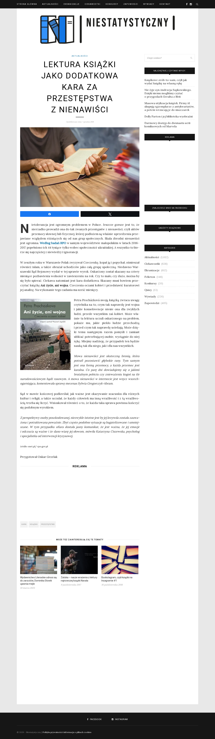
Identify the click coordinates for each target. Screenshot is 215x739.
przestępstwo (48, 524)
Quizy (148, 290)
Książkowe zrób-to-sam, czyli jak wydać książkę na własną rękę (165, 81)
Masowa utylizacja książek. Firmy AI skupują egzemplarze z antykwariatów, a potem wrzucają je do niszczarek (169, 106)
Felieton (149, 276)
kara (24, 524)
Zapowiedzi (130, 4)
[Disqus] (79, 645)
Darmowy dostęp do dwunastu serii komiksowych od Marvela (167, 124)
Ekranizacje (71, 4)
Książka (34, 524)
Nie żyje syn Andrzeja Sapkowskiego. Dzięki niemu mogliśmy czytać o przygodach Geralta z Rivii (167, 93)
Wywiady (148, 4)
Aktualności (50, 4)
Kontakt (165, 4)
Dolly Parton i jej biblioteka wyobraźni (168, 116)
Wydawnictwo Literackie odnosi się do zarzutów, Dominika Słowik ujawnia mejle (38, 580)
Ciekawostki (92, 4)
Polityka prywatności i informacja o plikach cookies (66, 732)
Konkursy (112, 4)
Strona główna (27, 4)
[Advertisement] (79, 493)
